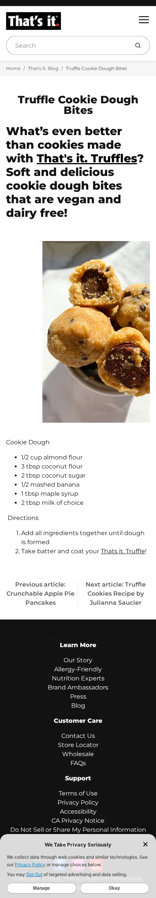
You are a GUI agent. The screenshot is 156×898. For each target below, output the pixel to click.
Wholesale (78, 754)
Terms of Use (78, 793)
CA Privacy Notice (78, 820)
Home (13, 68)
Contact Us (78, 735)
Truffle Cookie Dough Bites (96, 68)
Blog (78, 705)
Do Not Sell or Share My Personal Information (78, 829)
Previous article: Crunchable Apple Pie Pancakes (40, 593)
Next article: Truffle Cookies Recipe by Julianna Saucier (116, 593)
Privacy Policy (78, 802)
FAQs (78, 763)
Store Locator (78, 745)
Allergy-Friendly (78, 669)
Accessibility (78, 811)
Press (78, 696)
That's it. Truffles (87, 158)
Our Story (78, 660)
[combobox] (67, 45)
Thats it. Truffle (123, 551)
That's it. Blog (43, 68)
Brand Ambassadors (78, 687)
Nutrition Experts (78, 678)
